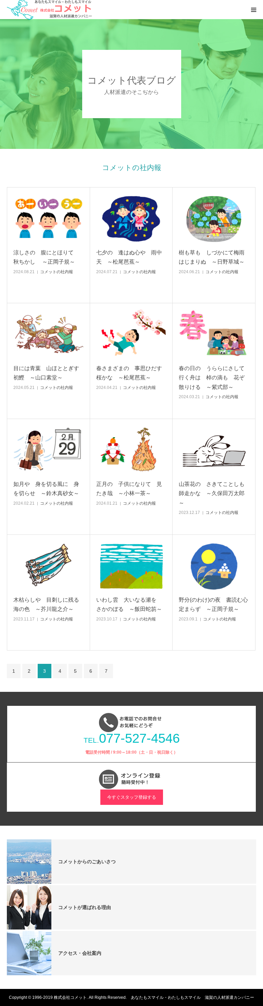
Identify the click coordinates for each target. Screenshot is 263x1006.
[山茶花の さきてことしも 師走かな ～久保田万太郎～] (214, 450)
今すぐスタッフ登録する (131, 797)
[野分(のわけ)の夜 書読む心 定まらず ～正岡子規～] (214, 566)
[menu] (253, 9)
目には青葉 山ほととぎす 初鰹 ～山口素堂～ (48, 372)
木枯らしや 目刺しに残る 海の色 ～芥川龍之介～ (48, 604)
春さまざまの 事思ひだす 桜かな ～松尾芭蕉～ (131, 372)
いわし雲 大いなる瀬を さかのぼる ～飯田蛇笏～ (129, 604)
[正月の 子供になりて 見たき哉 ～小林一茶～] (131, 450)
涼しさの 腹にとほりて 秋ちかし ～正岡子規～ (46, 257)
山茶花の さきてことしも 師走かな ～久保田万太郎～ (214, 493)
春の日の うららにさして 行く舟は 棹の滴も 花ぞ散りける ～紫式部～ (214, 377)
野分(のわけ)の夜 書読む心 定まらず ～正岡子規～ (214, 604)
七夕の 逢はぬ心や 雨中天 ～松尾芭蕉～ (129, 257)
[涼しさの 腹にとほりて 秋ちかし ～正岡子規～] (48, 219)
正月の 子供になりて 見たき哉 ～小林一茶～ (129, 488)
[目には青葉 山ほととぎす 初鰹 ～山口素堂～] (48, 334)
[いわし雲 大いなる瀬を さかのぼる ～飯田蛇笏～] (131, 566)
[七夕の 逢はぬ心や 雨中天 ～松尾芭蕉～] (131, 219)
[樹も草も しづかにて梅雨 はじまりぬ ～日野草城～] (214, 219)
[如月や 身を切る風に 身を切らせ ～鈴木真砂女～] (48, 450)
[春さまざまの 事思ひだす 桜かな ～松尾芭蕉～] (131, 334)
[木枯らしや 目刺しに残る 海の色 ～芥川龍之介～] (48, 566)
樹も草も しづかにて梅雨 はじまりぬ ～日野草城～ (214, 257)
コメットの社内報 (56, 271)
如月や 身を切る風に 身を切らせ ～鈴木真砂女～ (46, 488)
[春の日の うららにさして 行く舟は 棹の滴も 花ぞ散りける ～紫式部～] (214, 334)
